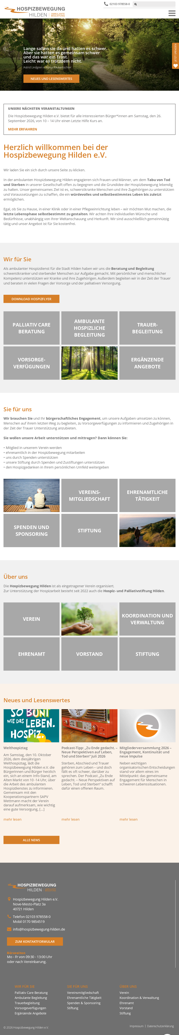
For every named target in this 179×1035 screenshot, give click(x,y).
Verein (124, 992)
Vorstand (126, 1008)
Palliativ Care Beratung (31, 992)
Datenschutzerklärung (160, 1026)
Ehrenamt (127, 1003)
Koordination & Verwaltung (139, 997)
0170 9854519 (34, 921)
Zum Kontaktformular (35, 941)
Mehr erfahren (22, 129)
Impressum (137, 1026)
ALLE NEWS (31, 840)
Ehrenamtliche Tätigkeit (84, 997)
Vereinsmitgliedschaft (83, 992)
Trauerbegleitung (27, 1003)
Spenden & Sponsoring (84, 1003)
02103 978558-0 (120, 4)
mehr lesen (12, 819)
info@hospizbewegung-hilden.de (39, 929)
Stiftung (72, 1008)
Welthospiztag (15, 747)
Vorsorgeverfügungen (30, 1008)
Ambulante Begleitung (31, 997)
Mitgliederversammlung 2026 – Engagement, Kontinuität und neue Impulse (145, 752)
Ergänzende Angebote (30, 1013)
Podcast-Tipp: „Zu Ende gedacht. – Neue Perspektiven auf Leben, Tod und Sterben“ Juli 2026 (89, 752)
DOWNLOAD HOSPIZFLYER (31, 299)
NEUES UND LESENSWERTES (51, 78)
